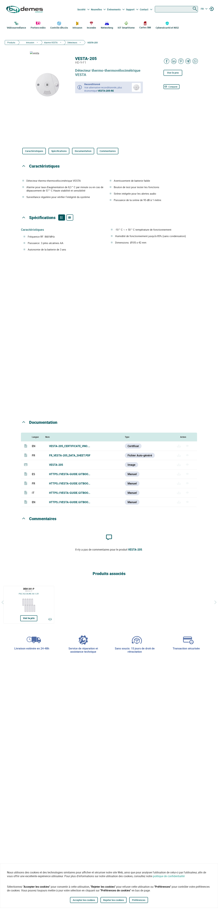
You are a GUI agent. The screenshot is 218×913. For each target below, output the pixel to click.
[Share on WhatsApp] (195, 61)
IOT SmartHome (126, 27)
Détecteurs (72, 42)
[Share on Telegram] (188, 61)
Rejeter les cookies (113, 900)
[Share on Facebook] (166, 61)
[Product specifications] (69, 217)
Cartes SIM (145, 27)
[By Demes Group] (25, 9)
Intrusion (77, 27)
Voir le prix (173, 72)
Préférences (138, 900)
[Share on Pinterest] (181, 61)
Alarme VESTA (51, 42)
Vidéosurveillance (16, 27)
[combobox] (176, 9)
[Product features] (61, 217)
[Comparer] (50, 619)
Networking (107, 27)
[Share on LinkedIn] (173, 61)
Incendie (91, 27)
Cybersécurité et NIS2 (167, 27)
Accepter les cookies (84, 900)
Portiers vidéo (38, 27)
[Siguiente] (215, 602)
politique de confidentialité (169, 876)
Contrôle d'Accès (59, 27)
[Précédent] (2, 602)
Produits (11, 42)
